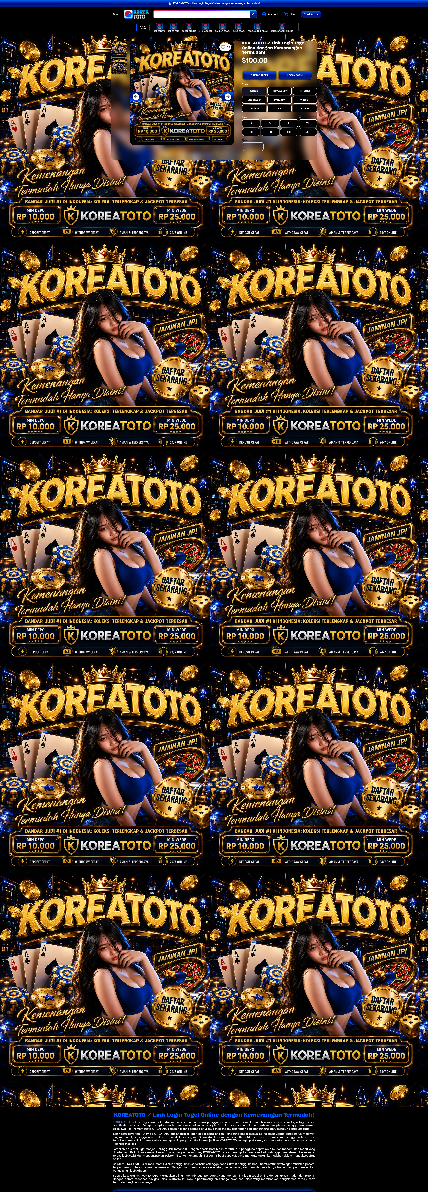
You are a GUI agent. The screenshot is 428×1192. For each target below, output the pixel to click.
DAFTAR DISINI (259, 75)
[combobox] (202, 14)
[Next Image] (228, 96)
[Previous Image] (136, 96)
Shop (116, 14)
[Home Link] (136, 14)
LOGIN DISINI (295, 75)
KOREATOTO (121, 1122)
